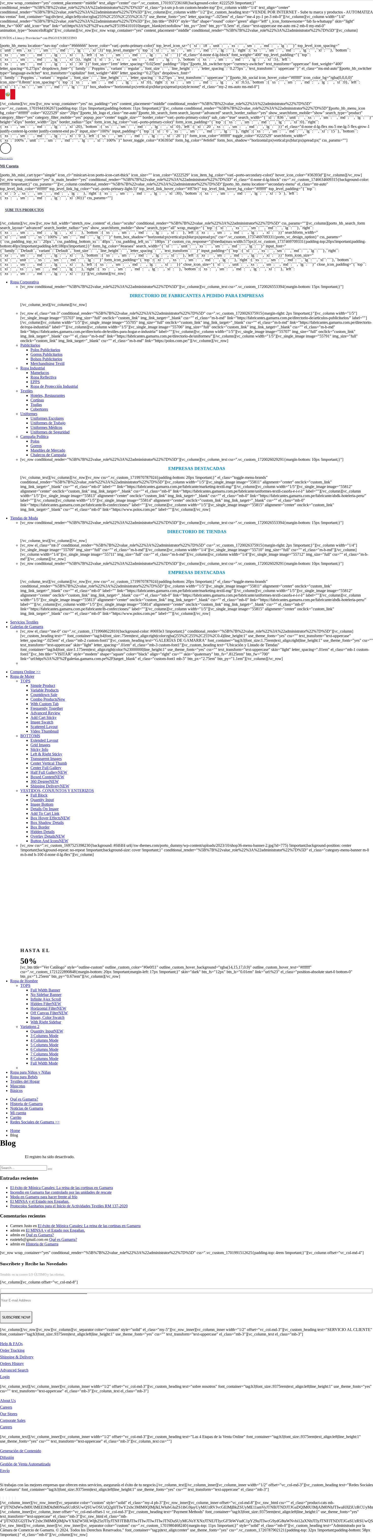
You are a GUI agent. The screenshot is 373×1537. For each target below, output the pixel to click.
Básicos (16, 1090)
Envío (5, 1470)
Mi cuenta (18, 1113)
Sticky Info (39, 749)
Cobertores (39, 409)
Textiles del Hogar (25, 1081)
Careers (6, 1407)
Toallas (36, 404)
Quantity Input (42, 800)
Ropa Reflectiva (43, 377)
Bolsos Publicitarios (46, 359)
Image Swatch (41, 722)
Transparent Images (46, 758)
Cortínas (37, 400)
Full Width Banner (45, 990)
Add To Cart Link (44, 813)
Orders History (12, 1363)
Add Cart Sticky (43, 717)
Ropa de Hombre (24, 981)
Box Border (39, 827)
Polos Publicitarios (45, 350)
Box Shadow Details (47, 822)
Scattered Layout (44, 726)
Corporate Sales (12, 1420)
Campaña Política (34, 436)
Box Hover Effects (50, 818)
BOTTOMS (30, 736)
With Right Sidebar (45, 1022)
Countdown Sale (43, 695)
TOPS (25, 681)
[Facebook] (0, 1498)
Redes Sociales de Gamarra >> (35, 1122)
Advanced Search (14, 1370)
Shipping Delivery (49, 786)
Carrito (15, 1117)
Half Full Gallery (48, 772)
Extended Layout (44, 740)
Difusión (7, 1457)
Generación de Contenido (20, 1451)
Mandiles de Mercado (47, 450)
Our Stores (8, 1414)
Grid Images (40, 745)
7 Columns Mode (44, 1054)
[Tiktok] (15, 1498)
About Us (8, 1400)
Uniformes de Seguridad (50, 432)
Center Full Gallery (45, 768)
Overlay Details (47, 836)
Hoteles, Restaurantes (47, 395)
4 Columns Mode (44, 1040)
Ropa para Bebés (24, 1077)
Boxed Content (47, 777)
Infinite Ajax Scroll (45, 999)
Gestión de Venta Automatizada (25, 1464)
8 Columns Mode (44, 1058)
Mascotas (17, 1086)
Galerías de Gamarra (26, 626)
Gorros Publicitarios (46, 354)
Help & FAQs (11, 1344)
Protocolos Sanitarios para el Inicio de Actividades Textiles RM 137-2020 (69, 1206)
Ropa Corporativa (24, 282)
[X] (3, 1498)
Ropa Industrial (32, 368)
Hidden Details (42, 832)
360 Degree (44, 781)
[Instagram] (12, 1498)
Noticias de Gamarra (26, 1108)
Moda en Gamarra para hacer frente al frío (43, 1197)
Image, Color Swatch (47, 1017)
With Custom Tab (44, 704)
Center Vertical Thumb (48, 763)
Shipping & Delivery (16, 1357)
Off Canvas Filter (49, 1013)
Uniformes (28, 414)
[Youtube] (9, 1498)
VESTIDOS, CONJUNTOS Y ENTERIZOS (57, 790)
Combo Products (47, 699)
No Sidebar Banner (45, 994)
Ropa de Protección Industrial (54, 386)
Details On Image (44, 809)
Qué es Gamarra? (24, 1099)
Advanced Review (45, 713)
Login (5, 1377)
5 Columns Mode (44, 1045)
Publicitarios (30, 345)
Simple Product (42, 685)
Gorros (36, 446)
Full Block (38, 795)
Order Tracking (12, 1350)
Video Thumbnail (44, 731)
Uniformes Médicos (46, 427)
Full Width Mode (44, 1063)
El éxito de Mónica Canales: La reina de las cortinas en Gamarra (61, 1188)
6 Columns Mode (44, 1049)
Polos (34, 441)
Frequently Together (46, 708)
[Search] (50, 1169)
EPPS (35, 382)
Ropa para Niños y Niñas (30, 1072)
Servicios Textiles (24, 622)
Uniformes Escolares (47, 418)
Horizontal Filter (48, 1008)
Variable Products (44, 690)
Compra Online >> (25, 672)
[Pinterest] (6, 1498)
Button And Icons (49, 841)
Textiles (26, 391)
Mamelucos (39, 372)
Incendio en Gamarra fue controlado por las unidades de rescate (61, 1192)
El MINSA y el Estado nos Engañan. (39, 1201)
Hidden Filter (45, 1004)
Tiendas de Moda (24, 518)
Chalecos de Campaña (48, 455)
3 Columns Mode (44, 1036)
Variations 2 (29, 1026)
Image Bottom (41, 804)
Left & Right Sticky (46, 754)
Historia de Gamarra (26, 1104)
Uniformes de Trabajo (47, 423)
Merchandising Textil (47, 363)
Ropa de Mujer (22, 676)
